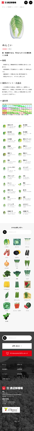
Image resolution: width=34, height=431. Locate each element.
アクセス (4, 374)
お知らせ (19, 364)
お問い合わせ (6, 378)
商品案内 (4, 369)
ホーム (4, 364)
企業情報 (19, 369)
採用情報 (19, 374)
